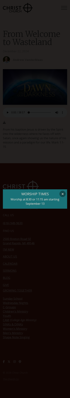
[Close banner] (62, 194)
